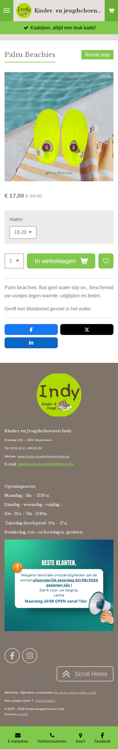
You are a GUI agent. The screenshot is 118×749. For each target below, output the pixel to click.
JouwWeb (22, 714)
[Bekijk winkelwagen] (111, 10)
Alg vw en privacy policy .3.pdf (75, 692)
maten (16, 219)
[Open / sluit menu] (6, 10)
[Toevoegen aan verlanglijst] (105, 261)
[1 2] (14, 261)
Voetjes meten (45, 700)
